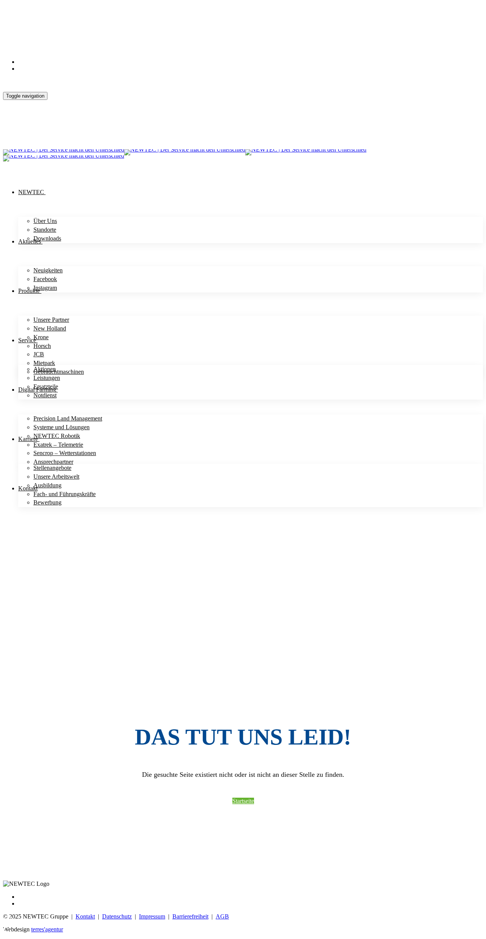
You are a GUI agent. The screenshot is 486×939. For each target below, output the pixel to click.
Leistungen (46, 378)
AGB (222, 916)
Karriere (28, 439)
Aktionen (44, 369)
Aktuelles (29, 241)
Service (27, 340)
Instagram (45, 288)
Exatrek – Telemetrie (58, 444)
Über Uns (45, 221)
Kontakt (28, 488)
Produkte (29, 291)
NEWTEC (31, 192)
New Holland (49, 328)
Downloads (47, 238)
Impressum (152, 916)
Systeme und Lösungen (61, 427)
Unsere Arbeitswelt (56, 476)
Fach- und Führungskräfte (64, 494)
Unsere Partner (51, 319)
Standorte (44, 229)
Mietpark (44, 363)
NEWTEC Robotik (56, 436)
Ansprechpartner (53, 461)
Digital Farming (37, 389)
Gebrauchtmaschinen (58, 371)
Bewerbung (47, 502)
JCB (38, 354)
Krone (41, 337)
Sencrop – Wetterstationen (64, 453)
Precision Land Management (67, 418)
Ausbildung (47, 485)
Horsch (42, 346)
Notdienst (45, 395)
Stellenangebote (52, 468)
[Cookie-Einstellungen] (7, 925)
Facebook (45, 279)
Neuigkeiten (48, 270)
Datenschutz (117, 916)
